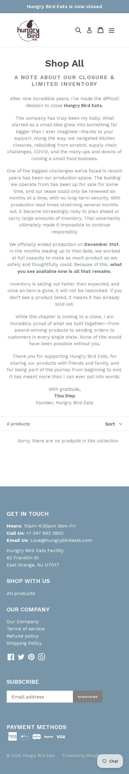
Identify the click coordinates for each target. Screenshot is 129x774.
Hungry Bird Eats (39, 755)
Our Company (23, 621)
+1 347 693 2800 (44, 533)
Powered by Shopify (81, 755)
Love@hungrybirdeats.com (61, 540)
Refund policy (22, 636)
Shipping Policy (24, 643)
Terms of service (26, 629)
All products (21, 593)
